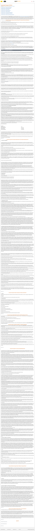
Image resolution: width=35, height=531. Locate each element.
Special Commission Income (4, 523)
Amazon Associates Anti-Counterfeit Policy (9, 211)
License (29, 276)
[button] (32, 1)
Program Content (7, 366)
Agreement (22, 64)
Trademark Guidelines (28, 355)
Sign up (5, 1)
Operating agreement (3, 529)
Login (1, 1)
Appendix (5, 65)
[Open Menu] (33, 1)
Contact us (20, 529)
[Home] (18, 1)
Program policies (9, 529)
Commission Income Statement (10, 249)
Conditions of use (14, 529)
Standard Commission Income (4, 521)
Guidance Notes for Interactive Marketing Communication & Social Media (11, 499)
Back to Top (2, 138)
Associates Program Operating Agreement (24, 16)
